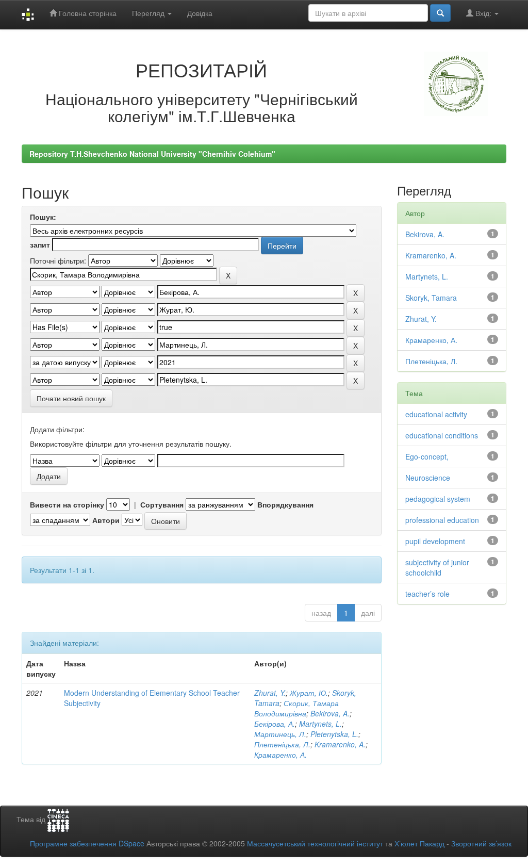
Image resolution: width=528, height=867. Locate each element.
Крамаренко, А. (280, 754)
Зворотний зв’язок (481, 843)
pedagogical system (437, 499)
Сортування (162, 504)
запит (40, 244)
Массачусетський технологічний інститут (315, 843)
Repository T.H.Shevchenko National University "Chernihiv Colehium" (152, 154)
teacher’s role (427, 593)
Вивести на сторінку (67, 504)
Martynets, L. (320, 723)
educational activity (436, 414)
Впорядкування (285, 504)
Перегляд (149, 13)
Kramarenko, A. (340, 744)
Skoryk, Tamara (431, 297)
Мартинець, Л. (280, 734)
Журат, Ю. (309, 693)
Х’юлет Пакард (419, 843)
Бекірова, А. (274, 723)
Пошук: (43, 216)
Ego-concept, (427, 456)
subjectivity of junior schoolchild (437, 567)
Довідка (199, 13)
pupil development (435, 541)
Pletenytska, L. (334, 734)
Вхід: (483, 13)
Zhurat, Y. (270, 693)
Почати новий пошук (71, 398)
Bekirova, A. (330, 713)
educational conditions (441, 435)
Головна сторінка (87, 13)
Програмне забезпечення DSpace (87, 843)
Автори (106, 520)
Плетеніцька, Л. (282, 744)
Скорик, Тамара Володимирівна (296, 708)
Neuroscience (427, 477)
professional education (442, 520)
